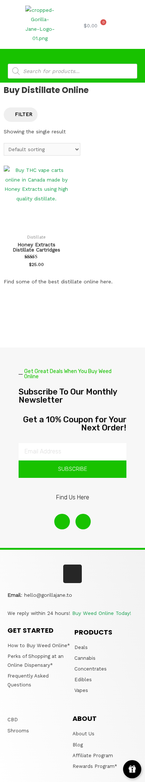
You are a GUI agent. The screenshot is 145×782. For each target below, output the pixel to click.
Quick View (36, 225)
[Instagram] (62, 521)
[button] (121, 26)
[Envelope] (83, 521)
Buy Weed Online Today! (102, 613)
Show (132, 769)
